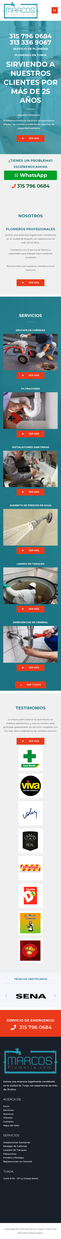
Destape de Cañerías (15, 1146)
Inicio (6, 1106)
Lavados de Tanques (15, 1150)
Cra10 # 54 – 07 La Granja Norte (20, 1178)
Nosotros (8, 1114)
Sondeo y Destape (13, 1157)
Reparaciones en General (17, 1161)
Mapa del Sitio (11, 1125)
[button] (6, 996)
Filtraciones (9, 1154)
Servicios (8, 1110)
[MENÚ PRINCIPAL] (55, 10)
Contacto (8, 1121)
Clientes (8, 1118)
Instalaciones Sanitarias (16, 1142)
